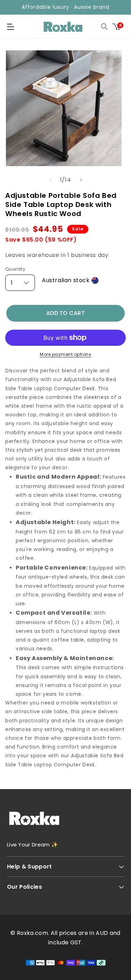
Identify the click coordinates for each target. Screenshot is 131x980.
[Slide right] (81, 179)
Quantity (15, 269)
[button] (10, 26)
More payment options (65, 354)
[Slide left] (50, 179)
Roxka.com (32, 933)
